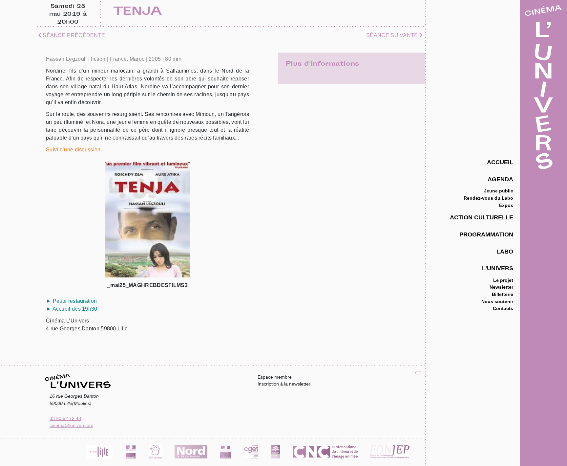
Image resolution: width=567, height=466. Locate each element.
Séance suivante (392, 35)
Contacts (503, 308)
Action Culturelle (481, 217)
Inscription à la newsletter (284, 384)
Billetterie (502, 294)
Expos (506, 205)
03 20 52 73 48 (65, 418)
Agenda (500, 179)
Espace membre (275, 377)
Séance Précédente (73, 35)
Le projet (503, 280)
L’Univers (497, 268)
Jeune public (498, 190)
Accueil (500, 162)
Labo (504, 251)
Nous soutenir (497, 301)
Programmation (486, 234)
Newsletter (501, 287)
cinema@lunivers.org (72, 425)
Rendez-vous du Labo (488, 198)
